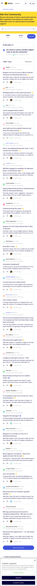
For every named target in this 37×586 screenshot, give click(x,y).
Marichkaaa (9, 241)
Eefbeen (8, 448)
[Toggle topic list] (33, 45)
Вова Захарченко (11, 221)
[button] (2, 4)
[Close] (35, 561)
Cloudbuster (9, 203)
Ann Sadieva (9, 335)
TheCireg (8, 410)
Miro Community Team (22, 54)
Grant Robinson (10, 259)
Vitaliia (8, 67)
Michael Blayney (10, 277)
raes (7, 105)
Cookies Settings (18, 572)
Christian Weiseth (11, 506)
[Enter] (1, 28)
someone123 (9, 352)
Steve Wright (9, 123)
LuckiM (8, 163)
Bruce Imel (9, 295)
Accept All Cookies (18, 583)
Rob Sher (8, 370)
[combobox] (18, 28)
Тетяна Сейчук (10, 468)
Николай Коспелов (11, 526)
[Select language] (25, 3)
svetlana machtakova (12, 486)
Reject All (18, 578)
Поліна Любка (10, 183)
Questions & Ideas (8, 9)
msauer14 (9, 312)
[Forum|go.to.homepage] (12, 3)
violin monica (9, 143)
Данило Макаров (11, 390)
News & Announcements (13, 557)
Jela (7, 87)
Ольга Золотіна (10, 428)
